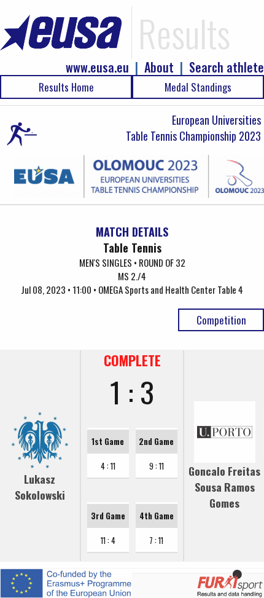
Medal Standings (198, 87)
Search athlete (226, 67)
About (159, 67)
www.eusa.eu (97, 67)
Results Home (66, 87)
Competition (221, 320)
